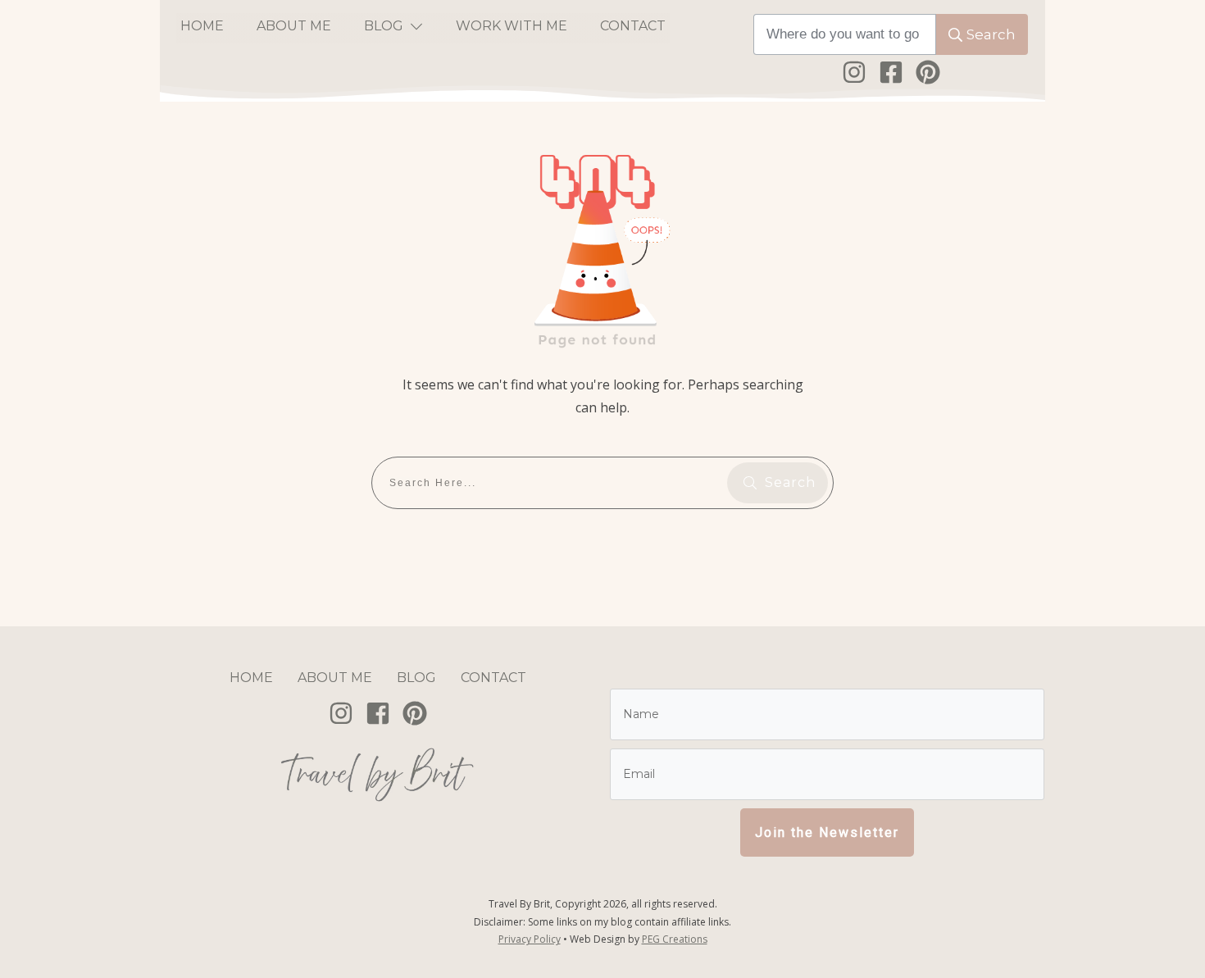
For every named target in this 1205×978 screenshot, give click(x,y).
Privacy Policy (529, 939)
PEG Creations (674, 939)
